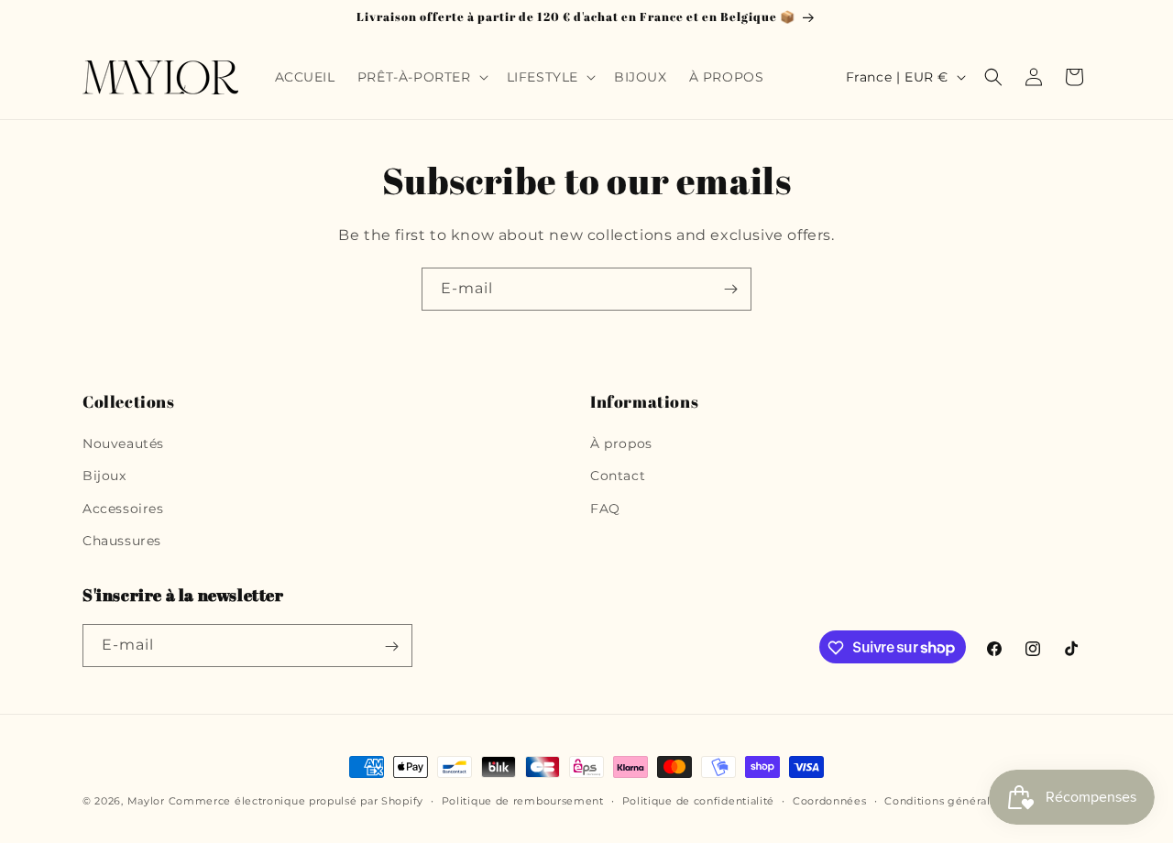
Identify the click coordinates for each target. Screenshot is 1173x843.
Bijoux (104, 476)
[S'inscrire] (730, 289)
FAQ (605, 508)
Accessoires (123, 508)
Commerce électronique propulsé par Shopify (296, 800)
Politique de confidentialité (698, 800)
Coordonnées (830, 800)
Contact (617, 476)
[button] (421, 77)
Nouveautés (123, 443)
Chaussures (121, 540)
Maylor (146, 800)
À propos (621, 443)
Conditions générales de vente (969, 800)
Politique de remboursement (523, 800)
